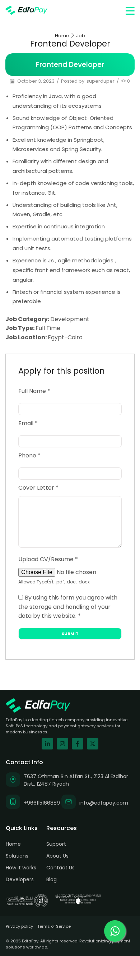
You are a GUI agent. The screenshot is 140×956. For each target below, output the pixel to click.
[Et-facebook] (77, 743)
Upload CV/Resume (48, 559)
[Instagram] (62, 743)
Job (80, 35)
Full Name (34, 391)
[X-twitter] (92, 743)
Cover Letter (38, 488)
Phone (29, 455)
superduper (101, 81)
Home (62, 35)
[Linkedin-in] (47, 743)
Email (28, 423)
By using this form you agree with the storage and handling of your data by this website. (67, 606)
